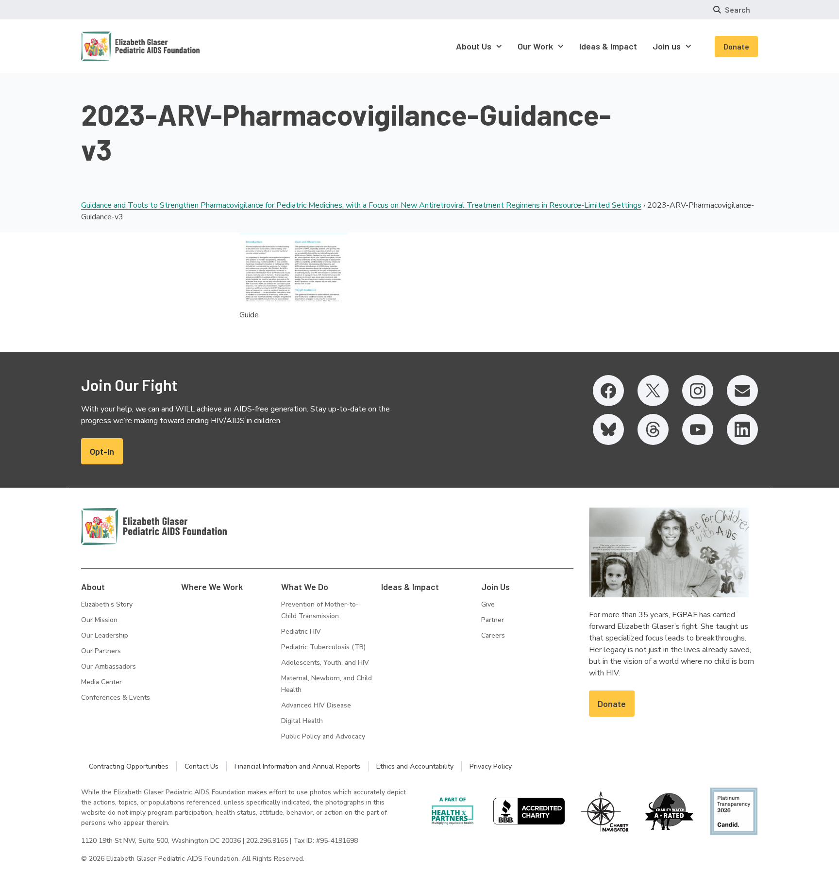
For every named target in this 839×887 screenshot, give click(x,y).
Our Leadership (104, 635)
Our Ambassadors (108, 666)
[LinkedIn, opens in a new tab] (742, 429)
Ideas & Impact (410, 586)
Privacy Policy (491, 766)
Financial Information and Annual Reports (297, 766)
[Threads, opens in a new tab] (653, 429)
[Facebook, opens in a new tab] (608, 390)
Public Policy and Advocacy (323, 736)
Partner (492, 619)
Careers (493, 635)
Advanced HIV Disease (316, 705)
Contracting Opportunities (128, 766)
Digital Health (302, 720)
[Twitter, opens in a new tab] (653, 390)
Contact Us (201, 766)
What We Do (304, 586)
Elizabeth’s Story (107, 604)
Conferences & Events (115, 697)
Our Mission (99, 619)
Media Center (101, 682)
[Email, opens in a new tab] (742, 390)
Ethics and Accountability (414, 766)
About (93, 586)
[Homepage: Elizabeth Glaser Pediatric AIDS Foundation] (115, 46)
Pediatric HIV (301, 631)
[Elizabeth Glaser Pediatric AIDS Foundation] (154, 526)
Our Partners (101, 651)
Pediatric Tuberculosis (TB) (323, 647)
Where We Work (212, 586)
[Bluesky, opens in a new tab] (608, 429)
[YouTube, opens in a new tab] (697, 429)
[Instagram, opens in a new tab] (697, 390)
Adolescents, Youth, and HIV (325, 662)
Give (488, 604)
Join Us (495, 586)
